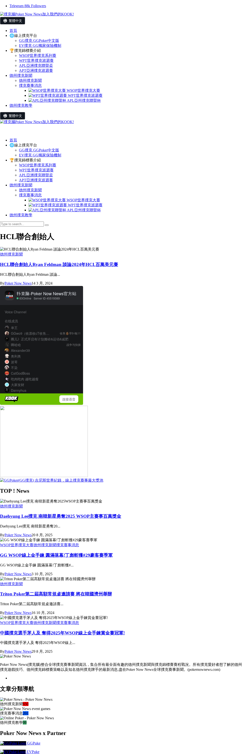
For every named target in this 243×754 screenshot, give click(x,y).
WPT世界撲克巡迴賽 (36, 170)
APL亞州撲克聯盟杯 (83, 210)
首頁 (13, 140)
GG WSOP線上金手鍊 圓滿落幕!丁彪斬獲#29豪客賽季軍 (56, 555)
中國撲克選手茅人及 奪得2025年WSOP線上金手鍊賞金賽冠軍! (62, 632)
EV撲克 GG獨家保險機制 (40, 155)
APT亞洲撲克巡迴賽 (36, 180)
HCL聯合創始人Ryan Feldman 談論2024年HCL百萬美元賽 (59, 264)
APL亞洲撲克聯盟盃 (36, 175)
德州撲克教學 (20, 215)
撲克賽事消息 (30, 195)
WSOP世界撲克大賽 (83, 200)
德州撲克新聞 (20, 185)
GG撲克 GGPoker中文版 (39, 150)
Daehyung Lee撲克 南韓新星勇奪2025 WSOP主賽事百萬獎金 (60, 516)
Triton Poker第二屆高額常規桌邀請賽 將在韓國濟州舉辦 (56, 593)
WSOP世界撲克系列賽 (37, 165)
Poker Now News (18, 283)
